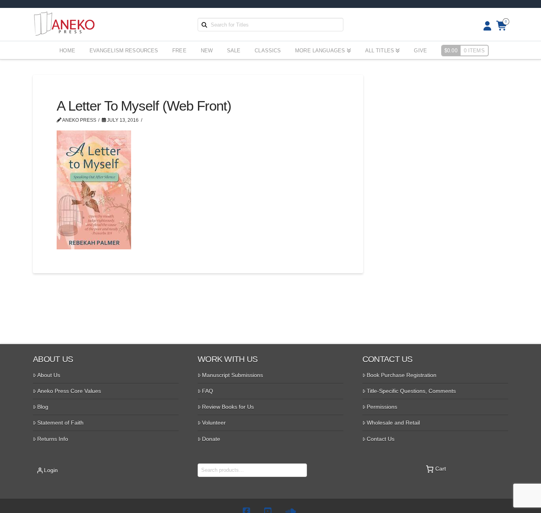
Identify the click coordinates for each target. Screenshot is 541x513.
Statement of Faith (60, 422)
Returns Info (52, 439)
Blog (42, 407)
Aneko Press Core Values (69, 391)
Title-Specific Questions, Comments (411, 391)
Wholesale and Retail (393, 422)
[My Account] (484, 26)
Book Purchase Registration (401, 375)
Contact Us (380, 439)
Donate (211, 439)
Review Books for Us (228, 407)
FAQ (207, 391)
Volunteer (214, 422)
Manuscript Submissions (232, 375)
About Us (48, 375)
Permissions (382, 407)
